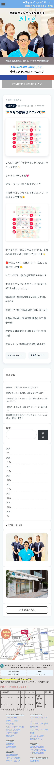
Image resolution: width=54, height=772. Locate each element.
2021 (8, 494)
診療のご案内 (12, 720)
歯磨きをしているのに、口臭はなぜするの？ (25, 393)
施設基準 (10, 735)
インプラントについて (39, 719)
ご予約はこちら (27, 610)
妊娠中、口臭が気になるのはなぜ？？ (22, 387)
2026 (8, 449)
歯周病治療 (11, 747)
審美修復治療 (12, 755)
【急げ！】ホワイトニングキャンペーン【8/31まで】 (26, 408)
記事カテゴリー (16, 525)
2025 (8, 458)
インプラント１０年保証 (39, 731)
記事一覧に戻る (14, 100)
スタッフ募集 (12, 732)
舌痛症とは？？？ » (39, 355)
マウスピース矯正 (38, 750)
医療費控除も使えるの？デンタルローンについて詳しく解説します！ (27, 416)
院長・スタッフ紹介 (15, 726)
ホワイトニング (13, 761)
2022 (8, 485)
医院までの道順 (13, 729)
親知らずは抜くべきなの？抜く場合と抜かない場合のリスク (27, 399)
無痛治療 (34, 726)
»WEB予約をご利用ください (27, 84)
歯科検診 (10, 744)
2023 (8, 476)
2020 (8, 503)
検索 (8, 428)
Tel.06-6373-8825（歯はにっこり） (27, 67)
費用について (36, 739)
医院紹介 (10, 723)
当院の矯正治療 (37, 747)
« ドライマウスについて (17, 355)
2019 (8, 512)
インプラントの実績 (39, 723)
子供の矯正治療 (37, 753)
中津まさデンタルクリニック (38, 2)
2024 (8, 467)
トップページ (12, 717)
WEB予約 (34, 761)
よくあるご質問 (37, 735)
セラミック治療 (13, 758)
